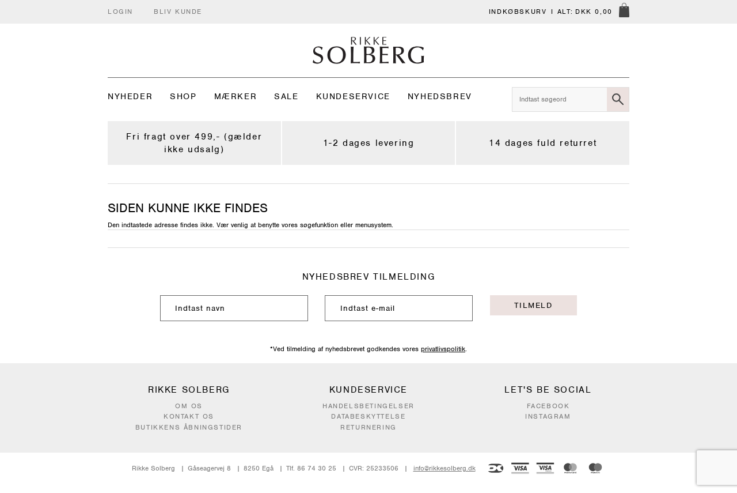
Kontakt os (189, 416)
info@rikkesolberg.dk (444, 468)
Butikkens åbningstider (188, 427)
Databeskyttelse (368, 416)
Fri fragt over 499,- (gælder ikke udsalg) (194, 143)
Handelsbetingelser (368, 406)
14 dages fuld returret (543, 143)
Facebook (548, 406)
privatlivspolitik (443, 348)
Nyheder (130, 96)
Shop (183, 96)
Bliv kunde (178, 11)
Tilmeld (533, 305)
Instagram (548, 416)
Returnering (368, 427)
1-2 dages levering (369, 143)
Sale (286, 96)
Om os (189, 406)
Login (120, 11)
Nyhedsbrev (440, 96)
